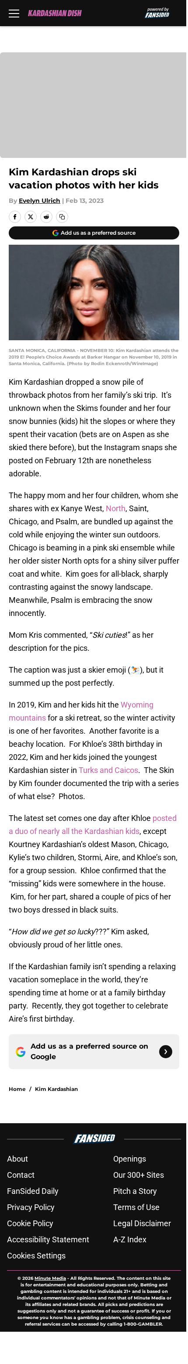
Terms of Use (136, 1207)
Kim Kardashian (56, 1089)
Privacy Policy (31, 1207)
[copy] (62, 217)
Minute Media (50, 1278)
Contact (21, 1174)
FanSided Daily (33, 1191)
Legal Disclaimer (142, 1223)
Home (17, 1089)
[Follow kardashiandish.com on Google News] (165, 1051)
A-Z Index (129, 1239)
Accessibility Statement (48, 1239)
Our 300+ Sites (138, 1174)
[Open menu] (14, 13)
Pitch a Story (135, 1191)
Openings (129, 1158)
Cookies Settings (36, 1255)
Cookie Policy (30, 1223)
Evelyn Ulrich (39, 201)
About (17, 1158)
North (115, 508)
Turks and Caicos (108, 770)
